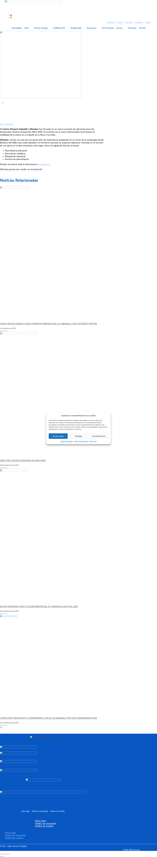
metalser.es (44, 164)
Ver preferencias (98, 436)
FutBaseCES (59, 28)
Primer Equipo (41, 28)
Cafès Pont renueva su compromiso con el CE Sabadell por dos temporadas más (48, 718)
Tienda (142, 28)
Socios (119, 28)
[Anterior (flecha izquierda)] (1, 856)
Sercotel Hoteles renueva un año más (23, 461)
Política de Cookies (67, 441)
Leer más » (4, 331)
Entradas (132, 28)
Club (26, 28)
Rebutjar (78, 436)
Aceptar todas (58, 436)
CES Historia (108, 28)
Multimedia (75, 28)
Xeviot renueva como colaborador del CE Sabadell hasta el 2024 (39, 607)
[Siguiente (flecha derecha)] (3, 856)
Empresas (91, 28)
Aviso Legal (92, 441)
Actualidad (17, 28)
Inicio (2, 124)
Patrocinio (9, 124)
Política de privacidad (81, 441)
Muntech (136, 850)
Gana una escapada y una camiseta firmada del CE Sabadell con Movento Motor (48, 324)
